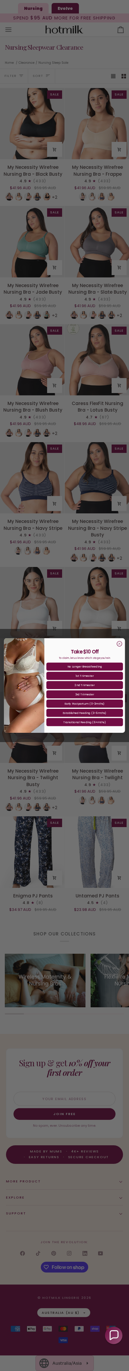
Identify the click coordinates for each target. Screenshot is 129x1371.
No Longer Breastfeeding (85, 666)
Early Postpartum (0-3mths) (84, 704)
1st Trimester (85, 676)
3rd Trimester (84, 694)
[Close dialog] (119, 643)
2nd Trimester (84, 685)
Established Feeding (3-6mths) (84, 713)
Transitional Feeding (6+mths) (84, 722)
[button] (113, 1335)
